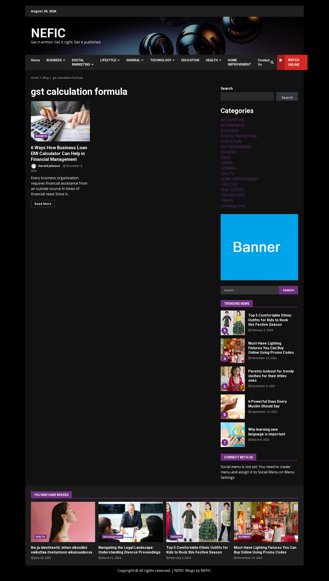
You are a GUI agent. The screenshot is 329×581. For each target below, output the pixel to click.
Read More (42, 204)
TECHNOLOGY (160, 60)
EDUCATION (190, 60)
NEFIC (48, 33)
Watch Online (293, 62)
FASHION (228, 152)
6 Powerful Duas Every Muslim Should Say (232, 406)
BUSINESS (54, 60)
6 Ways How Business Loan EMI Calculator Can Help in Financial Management (60, 121)
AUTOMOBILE (232, 125)
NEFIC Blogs (184, 570)
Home (35, 60)
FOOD (226, 157)
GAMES (227, 162)
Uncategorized (233, 205)
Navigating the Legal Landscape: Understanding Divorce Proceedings (130, 522)
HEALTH (212, 60)
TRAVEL (227, 200)
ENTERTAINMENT (236, 146)
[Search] (272, 62)
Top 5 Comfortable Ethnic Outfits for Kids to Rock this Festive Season (232, 323)
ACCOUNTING (233, 119)
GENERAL (133, 60)
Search (227, 88)
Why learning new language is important (232, 434)
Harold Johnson (49, 166)
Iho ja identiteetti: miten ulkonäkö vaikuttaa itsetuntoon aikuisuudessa (63, 522)
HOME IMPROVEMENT (239, 62)
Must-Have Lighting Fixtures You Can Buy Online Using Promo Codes (232, 350)
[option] (259, 324)
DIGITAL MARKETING (81, 62)
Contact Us (264, 62)
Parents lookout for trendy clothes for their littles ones (232, 378)
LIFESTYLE (108, 60)
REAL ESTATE (232, 189)
